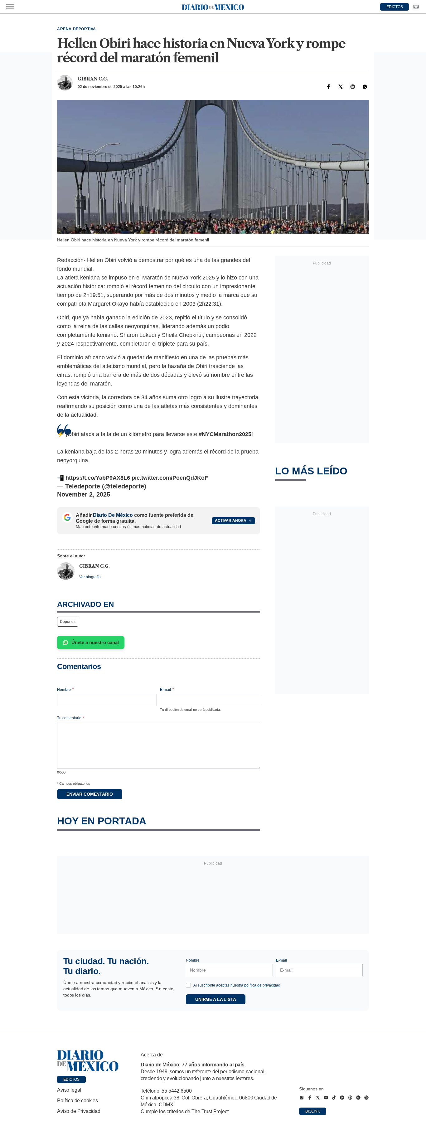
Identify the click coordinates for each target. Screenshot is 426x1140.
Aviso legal (69, 1090)
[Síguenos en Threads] (350, 1097)
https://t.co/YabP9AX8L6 (97, 478)
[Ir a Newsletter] (416, 7)
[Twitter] (340, 87)
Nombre (65, 689)
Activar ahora (230, 520)
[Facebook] (328, 87)
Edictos (71, 1079)
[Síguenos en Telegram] (358, 1097)
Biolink (312, 1111)
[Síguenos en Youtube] (325, 1097)
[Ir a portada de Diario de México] (88, 1060)
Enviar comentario (89, 794)
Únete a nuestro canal (95, 642)
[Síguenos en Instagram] (301, 1097)
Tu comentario (71, 718)
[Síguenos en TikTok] (334, 1097)
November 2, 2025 (83, 494)
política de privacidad (262, 985)
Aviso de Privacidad (78, 1111)
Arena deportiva (76, 29)
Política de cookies (77, 1100)
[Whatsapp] (365, 87)
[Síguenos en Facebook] (309, 1097)
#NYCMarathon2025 (225, 434)
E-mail (167, 689)
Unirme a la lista (215, 999)
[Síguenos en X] (317, 1097)
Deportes (67, 621)
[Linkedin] (353, 87)
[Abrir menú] (10, 7)
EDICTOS (394, 7)
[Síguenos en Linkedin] (342, 1097)
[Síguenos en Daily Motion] (366, 1097)
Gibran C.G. (93, 79)
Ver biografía (90, 577)
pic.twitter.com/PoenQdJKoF (170, 478)
